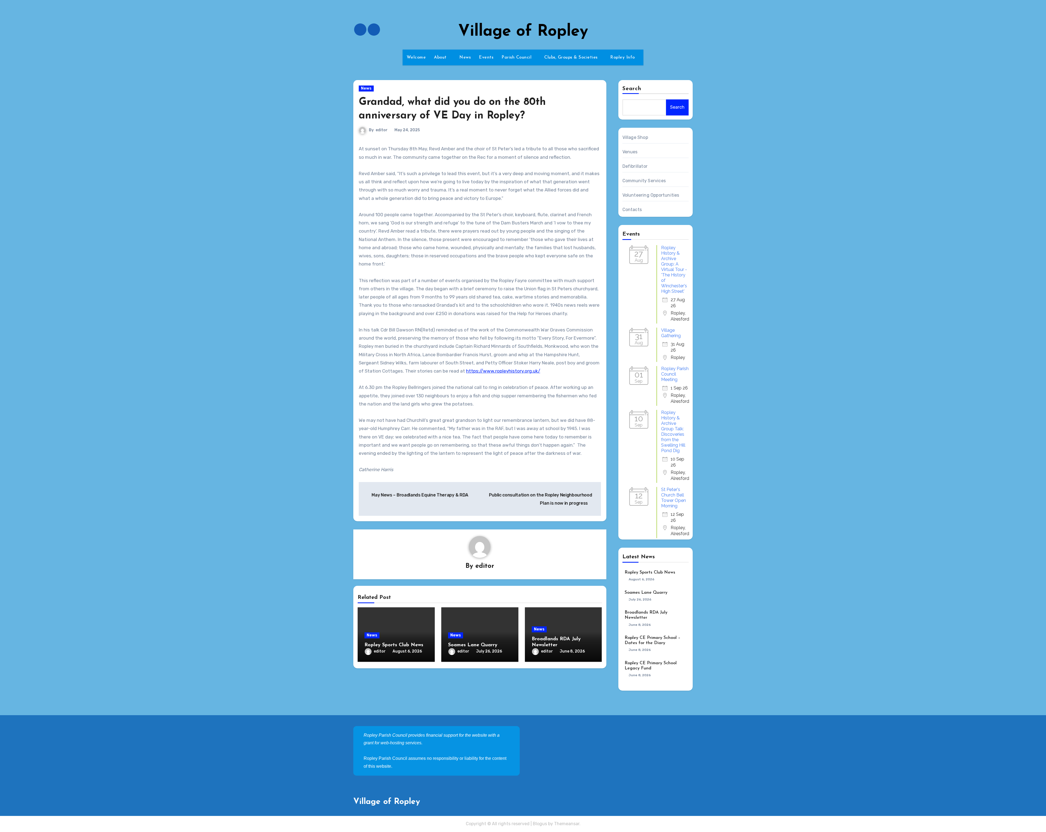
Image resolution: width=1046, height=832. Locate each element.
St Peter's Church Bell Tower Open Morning (673, 497)
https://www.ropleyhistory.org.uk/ (503, 371)
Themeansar (566, 823)
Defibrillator (635, 166)
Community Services (644, 180)
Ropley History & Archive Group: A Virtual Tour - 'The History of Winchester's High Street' (674, 269)
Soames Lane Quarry (472, 645)
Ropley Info (623, 57)
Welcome (416, 57)
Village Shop (635, 137)
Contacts (632, 209)
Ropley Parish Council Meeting (675, 374)
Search (631, 89)
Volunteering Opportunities (650, 195)
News (465, 57)
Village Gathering (671, 333)
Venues (630, 151)
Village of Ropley (523, 32)
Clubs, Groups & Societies (571, 57)
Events (486, 57)
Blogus (540, 823)
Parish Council (517, 57)
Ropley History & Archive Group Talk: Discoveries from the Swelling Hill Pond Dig (673, 431)
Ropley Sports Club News (393, 645)
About (441, 57)
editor (382, 130)
